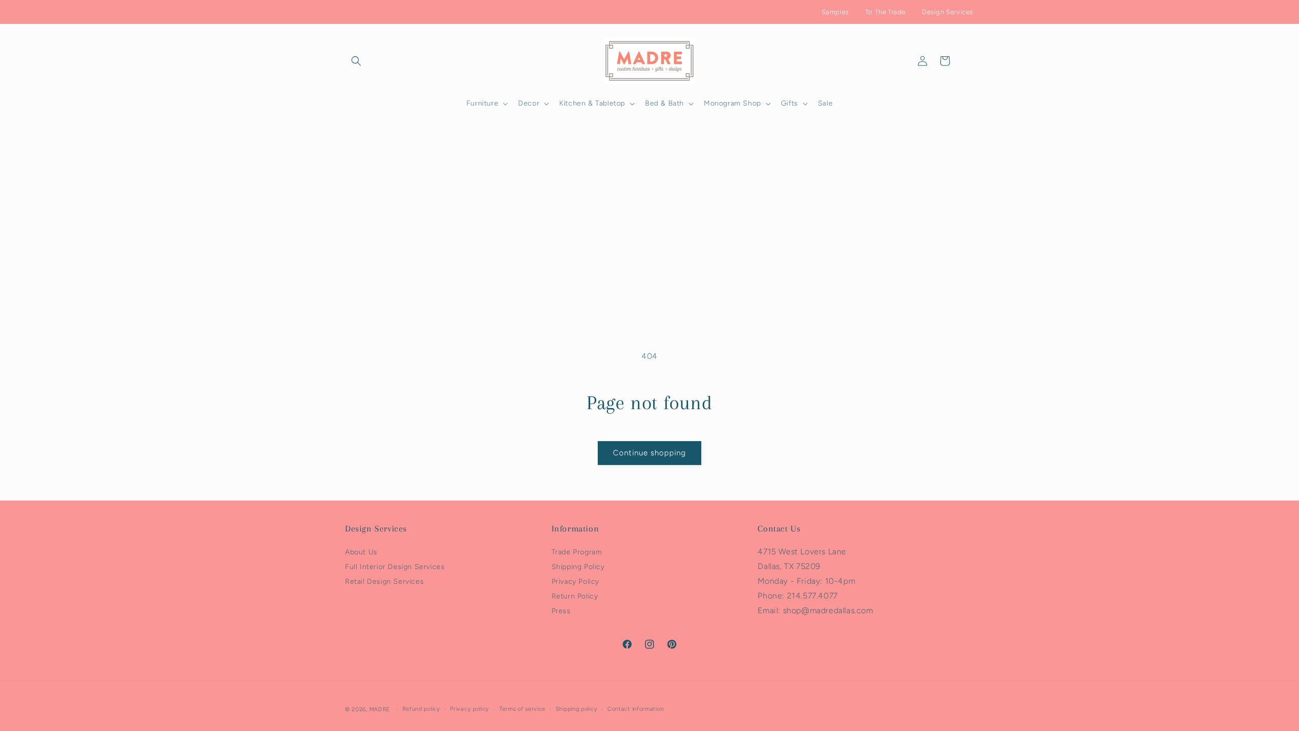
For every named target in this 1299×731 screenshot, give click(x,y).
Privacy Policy (575, 581)
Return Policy (575, 596)
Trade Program (577, 552)
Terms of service (522, 709)
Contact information (635, 709)
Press (561, 611)
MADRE (380, 709)
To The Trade (885, 12)
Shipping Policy (578, 566)
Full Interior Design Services (395, 566)
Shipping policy (577, 709)
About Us (361, 552)
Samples (835, 12)
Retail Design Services (384, 581)
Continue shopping (649, 452)
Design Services (947, 12)
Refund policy (421, 709)
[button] (356, 61)
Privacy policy (469, 709)
